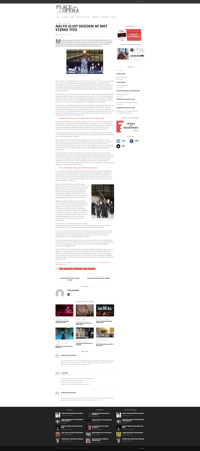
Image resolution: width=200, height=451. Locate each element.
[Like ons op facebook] (132, 141)
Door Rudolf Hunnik (96, 416)
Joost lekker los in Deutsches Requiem (72, 432)
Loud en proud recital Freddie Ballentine (100, 426)
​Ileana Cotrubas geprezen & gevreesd (72, 413)
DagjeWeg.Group (81, 448)
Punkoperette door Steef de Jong (125, 99)
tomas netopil (92, 268)
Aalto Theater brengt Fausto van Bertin (104, 344)
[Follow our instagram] (118, 146)
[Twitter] (140, 2)
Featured (64, 317)
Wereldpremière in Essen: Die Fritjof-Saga (84, 323)
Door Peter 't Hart (95, 422)
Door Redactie (64, 422)
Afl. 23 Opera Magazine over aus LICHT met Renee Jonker (133, 61)
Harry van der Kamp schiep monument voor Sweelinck (72, 420)
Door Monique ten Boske (66, 415)
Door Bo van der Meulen (66, 441)
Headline (70, 317)
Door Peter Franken (96, 434)
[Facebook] (135, 2)
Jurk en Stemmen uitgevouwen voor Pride (71, 426)
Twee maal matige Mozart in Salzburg (84, 344)
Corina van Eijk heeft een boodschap (132, 432)
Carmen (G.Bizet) (121, 74)
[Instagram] (138, 2)
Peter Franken (61, 34)
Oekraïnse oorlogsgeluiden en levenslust (100, 414)
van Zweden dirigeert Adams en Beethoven (128, 90)
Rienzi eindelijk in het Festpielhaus (101, 432)
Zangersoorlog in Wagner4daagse (102, 420)
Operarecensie (67, 23)
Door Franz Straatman (96, 442)
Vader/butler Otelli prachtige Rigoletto (64, 347)
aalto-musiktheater (68, 268)
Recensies (66, 319)
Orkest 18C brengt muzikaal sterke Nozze (104, 322)
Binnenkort (79, 317)
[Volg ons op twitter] (118, 141)
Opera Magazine (119, 61)
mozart (85, 268)
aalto (61, 268)
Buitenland (58, 23)
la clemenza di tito (78, 268)
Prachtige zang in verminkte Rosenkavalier (100, 439)
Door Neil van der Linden (66, 429)
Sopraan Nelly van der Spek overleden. (72, 439)
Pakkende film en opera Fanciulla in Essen (62, 322)
